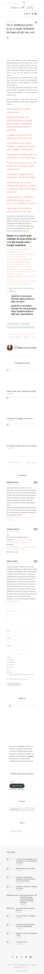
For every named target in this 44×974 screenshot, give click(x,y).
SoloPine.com (26, 967)
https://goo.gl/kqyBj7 (13, 601)
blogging (12, 21)
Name (9, 631)
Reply (35, 482)
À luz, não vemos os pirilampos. (26, 916)
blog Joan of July (13, 323)
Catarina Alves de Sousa (26, 334)
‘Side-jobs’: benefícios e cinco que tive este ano (19, 210)
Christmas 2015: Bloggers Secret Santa (19, 418)
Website (9, 645)
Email (9, 638)
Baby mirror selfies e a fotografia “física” (26, 934)
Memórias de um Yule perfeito (25, 868)
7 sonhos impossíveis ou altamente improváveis (19, 136)
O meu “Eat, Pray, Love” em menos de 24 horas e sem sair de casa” (21, 166)
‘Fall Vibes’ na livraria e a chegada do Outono (26, 887)
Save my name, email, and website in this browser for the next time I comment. (11, 664)
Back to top (21, 971)
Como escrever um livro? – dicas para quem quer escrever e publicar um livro (22, 200)
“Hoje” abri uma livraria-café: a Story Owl (25, 909)
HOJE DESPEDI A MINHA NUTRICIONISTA (18, 264)
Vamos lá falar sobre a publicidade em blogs (21, 391)
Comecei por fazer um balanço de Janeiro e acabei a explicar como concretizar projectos (22, 187)
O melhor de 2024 (21, 942)
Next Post (32, 462)
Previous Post (14, 462)
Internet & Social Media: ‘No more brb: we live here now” (22, 156)
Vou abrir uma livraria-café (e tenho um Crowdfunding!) (25, 925)
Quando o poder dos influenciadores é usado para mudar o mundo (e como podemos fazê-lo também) (19, 123)
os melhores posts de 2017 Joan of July (20, 327)
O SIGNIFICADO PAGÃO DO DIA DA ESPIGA (19, 259)
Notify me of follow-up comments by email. (21, 674)
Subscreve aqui (17, 786)
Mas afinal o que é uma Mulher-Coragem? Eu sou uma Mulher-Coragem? (21, 146)
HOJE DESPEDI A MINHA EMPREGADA (18, 262)
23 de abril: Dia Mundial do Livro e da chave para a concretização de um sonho (26, 861)
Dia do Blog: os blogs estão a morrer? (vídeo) (22, 446)
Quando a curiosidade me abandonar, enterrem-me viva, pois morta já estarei (25, 879)
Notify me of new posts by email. (18, 679)
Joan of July (25, 323)
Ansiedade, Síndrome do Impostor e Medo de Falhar (21, 175)
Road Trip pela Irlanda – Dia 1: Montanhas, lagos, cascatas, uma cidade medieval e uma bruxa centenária (28, 899)
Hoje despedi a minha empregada (18, 110)
